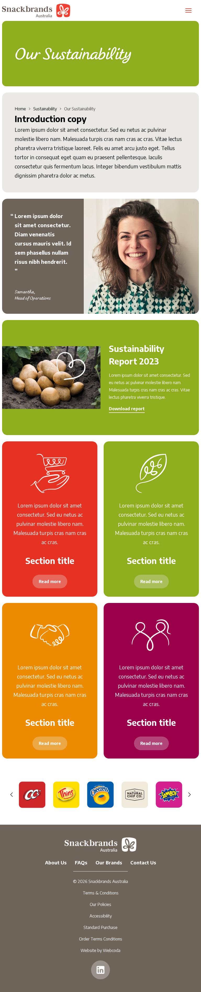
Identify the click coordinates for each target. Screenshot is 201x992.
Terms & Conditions (101, 893)
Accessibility (101, 916)
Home (20, 108)
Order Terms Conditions (100, 939)
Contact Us (143, 862)
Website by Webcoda (100, 950)
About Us (55, 862)
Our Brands (109, 862)
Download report (127, 408)
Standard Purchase (100, 927)
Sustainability (45, 108)
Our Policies (100, 904)
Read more (50, 581)
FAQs (81, 862)
